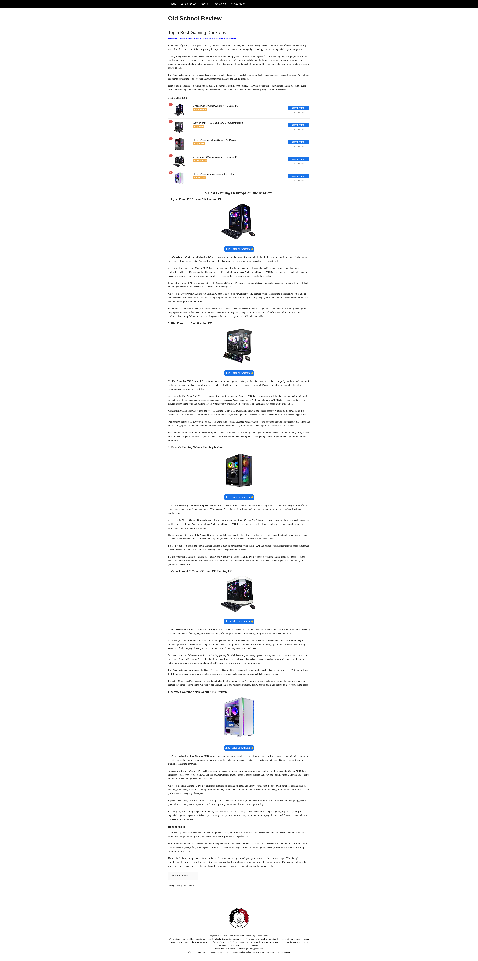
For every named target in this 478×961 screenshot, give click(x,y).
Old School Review (195, 18)
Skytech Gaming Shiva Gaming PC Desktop (214, 173)
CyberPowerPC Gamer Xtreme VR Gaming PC (215, 105)
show (193, 875)
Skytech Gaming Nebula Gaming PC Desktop (215, 139)
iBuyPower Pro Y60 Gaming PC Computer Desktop (218, 122)
